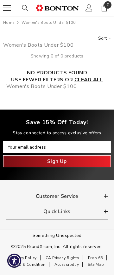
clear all (88, 79)
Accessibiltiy (66, 264)
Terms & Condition (28, 264)
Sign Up (56, 161)
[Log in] (89, 7)
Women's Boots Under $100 (48, 22)
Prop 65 (95, 257)
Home (8, 22)
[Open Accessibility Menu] (14, 261)
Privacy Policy (24, 257)
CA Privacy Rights (62, 257)
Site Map (96, 264)
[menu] (7, 8)
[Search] (25, 8)
